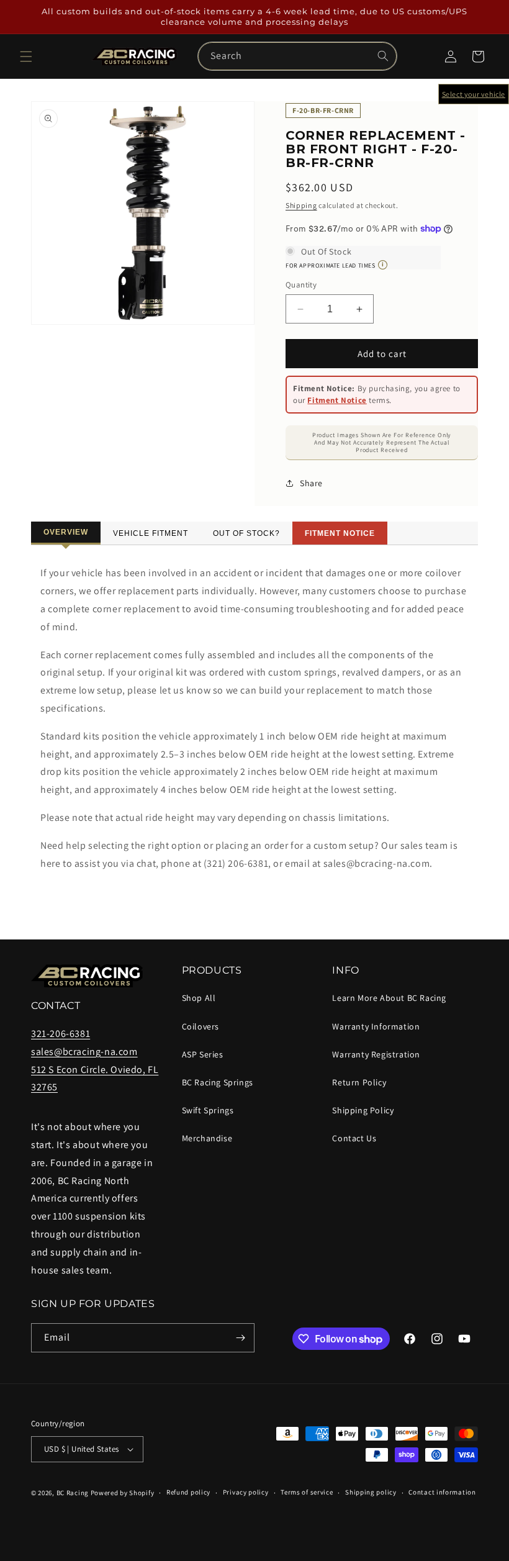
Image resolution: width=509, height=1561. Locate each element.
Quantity (301, 284)
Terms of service (307, 1492)
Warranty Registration (376, 1054)
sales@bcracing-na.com (84, 1051)
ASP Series (202, 1054)
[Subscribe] (240, 1337)
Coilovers (200, 1026)
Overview (65, 532)
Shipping (301, 205)
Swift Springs (208, 1110)
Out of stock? (246, 533)
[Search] (383, 56)
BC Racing (72, 1492)
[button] (26, 56)
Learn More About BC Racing (389, 997)
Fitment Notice (336, 400)
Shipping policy (371, 1492)
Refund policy (188, 1492)
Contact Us (354, 1138)
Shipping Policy (363, 1110)
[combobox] (297, 56)
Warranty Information (376, 1026)
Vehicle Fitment (150, 533)
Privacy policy (246, 1492)
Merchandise (207, 1138)
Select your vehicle (473, 94)
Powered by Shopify (123, 1492)
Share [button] (311, 483)
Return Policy (359, 1082)
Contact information (441, 1492)
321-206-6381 (60, 1033)
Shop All (199, 997)
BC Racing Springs (217, 1082)
